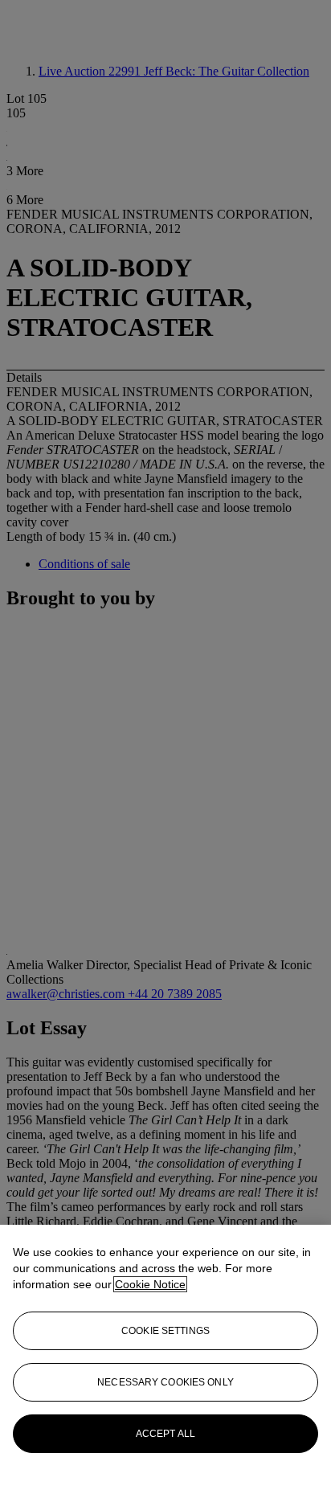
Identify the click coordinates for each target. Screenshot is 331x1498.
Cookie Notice (150, 1284)
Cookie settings (165, 1330)
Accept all (165, 1433)
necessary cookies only (165, 1382)
